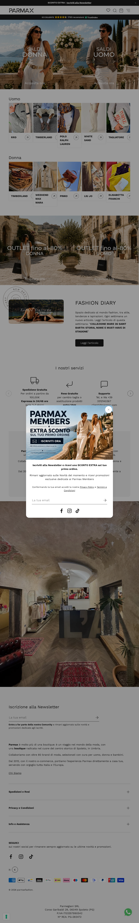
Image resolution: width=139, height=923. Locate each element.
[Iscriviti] (102, 500)
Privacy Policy (87, 487)
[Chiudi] (108, 409)
